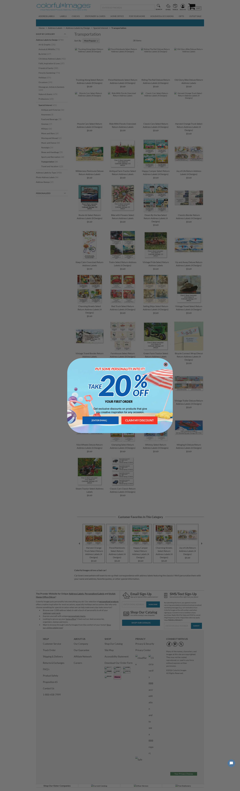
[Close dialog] (165, 364)
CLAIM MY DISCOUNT (139, 420)
